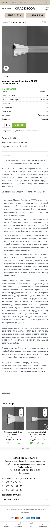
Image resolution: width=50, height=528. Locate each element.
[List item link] (25, 482)
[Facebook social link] (14, 146)
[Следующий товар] (47, 22)
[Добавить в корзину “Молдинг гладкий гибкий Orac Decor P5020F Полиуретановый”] (45, 415)
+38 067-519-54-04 (14, 15)
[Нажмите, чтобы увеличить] (6, 68)
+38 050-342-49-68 (35, 15)
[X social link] (17, 146)
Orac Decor (6, 76)
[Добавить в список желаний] (21, 410)
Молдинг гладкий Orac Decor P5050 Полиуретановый (13, 434)
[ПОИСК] (46, 2)
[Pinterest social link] (20, 146)
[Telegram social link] (26, 146)
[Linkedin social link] (23, 146)
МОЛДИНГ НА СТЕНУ (19, 22)
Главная (5, 22)
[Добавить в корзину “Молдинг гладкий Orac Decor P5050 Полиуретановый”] (21, 415)
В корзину (19, 125)
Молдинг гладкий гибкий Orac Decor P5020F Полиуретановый (37, 434)
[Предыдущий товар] (42, 22)
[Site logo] (25, 8)
